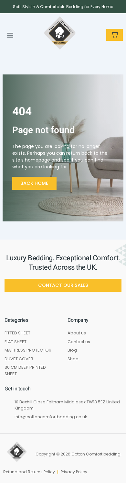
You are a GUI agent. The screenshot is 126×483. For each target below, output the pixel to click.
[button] (10, 35)
